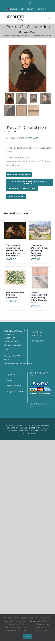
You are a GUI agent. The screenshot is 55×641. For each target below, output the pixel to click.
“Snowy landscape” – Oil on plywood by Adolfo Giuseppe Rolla (39, 297)
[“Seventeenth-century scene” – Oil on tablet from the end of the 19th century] (15, 230)
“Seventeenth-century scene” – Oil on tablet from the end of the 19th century (14, 250)
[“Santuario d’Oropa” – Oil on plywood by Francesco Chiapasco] (40, 230)
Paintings (20, 138)
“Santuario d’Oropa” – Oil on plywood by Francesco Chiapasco (39, 250)
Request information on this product (29, 182)
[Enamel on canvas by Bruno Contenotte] (15, 277)
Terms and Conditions (22, 188)
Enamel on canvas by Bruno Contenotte (15, 295)
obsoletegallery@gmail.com (18, 363)
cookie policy (33, 619)
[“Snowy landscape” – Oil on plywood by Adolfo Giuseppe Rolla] (40, 277)
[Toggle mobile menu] (49, 17)
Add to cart (16, 197)
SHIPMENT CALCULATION (19, 175)
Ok (27, 636)
